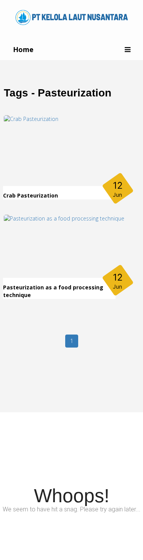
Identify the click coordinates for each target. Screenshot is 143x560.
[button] (128, 49)
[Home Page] (71, 16)
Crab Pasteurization (30, 195)
